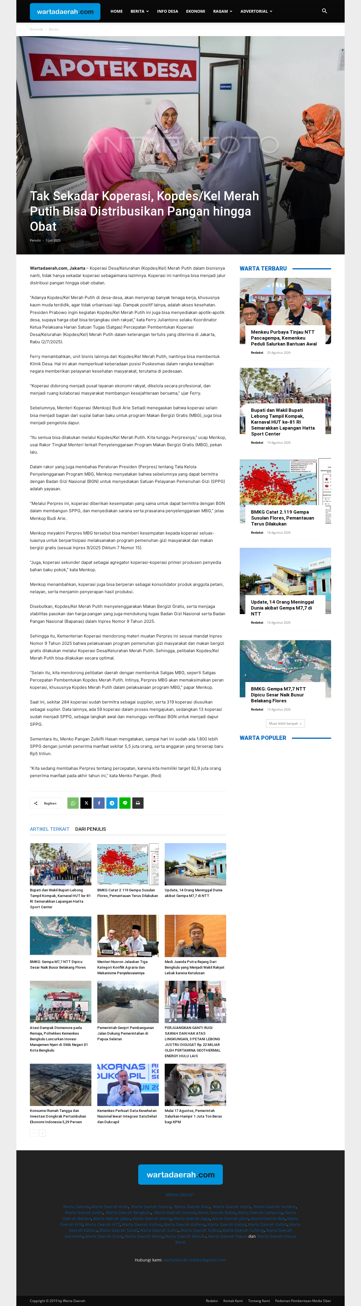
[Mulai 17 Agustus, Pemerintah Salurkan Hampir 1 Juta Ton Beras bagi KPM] (195, 1085)
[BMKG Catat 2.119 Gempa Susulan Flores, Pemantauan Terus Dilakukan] (128, 864)
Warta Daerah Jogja (191, 1218)
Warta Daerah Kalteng (184, 1224)
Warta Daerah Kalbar (142, 1224)
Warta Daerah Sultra (159, 1230)
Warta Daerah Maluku (185, 1236)
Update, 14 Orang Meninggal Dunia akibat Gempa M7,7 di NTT (282, 608)
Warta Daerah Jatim (230, 1218)
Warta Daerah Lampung (260, 1212)
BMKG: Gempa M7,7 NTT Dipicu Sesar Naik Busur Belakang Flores (278, 694)
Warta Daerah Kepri (231, 1206)
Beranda (36, 29)
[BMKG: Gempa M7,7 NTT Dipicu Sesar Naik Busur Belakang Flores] (60, 936)
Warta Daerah (76, 1206)
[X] (86, 803)
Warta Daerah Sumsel (174, 1212)
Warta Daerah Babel (216, 1212)
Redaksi (257, 352)
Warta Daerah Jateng (151, 1218)
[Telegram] (112, 803)
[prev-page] (33, 1133)
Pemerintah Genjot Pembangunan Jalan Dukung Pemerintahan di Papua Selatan (125, 1033)
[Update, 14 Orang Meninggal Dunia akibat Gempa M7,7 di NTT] (195, 864)
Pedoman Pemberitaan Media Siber (303, 1300)
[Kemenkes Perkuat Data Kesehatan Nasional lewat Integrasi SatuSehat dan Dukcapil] (128, 1085)
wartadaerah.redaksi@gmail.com (195, 1260)
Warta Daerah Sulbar (200, 1230)
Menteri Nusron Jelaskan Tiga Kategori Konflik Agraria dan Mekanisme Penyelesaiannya (122, 967)
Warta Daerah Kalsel (226, 1224)
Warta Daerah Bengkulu (128, 1212)
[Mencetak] (138, 803)
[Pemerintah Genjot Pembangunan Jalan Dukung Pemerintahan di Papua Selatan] (128, 1002)
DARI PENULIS (90, 829)
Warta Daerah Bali (268, 1218)
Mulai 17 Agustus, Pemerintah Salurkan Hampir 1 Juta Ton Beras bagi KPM (193, 1116)
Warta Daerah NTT (102, 1224)
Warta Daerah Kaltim (267, 1224)
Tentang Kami (259, 1300)
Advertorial (254, 11)
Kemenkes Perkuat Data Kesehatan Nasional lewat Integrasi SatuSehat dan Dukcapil (127, 1116)
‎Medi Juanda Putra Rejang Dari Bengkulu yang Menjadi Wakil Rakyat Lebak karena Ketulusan (194, 967)
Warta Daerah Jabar (111, 1218)
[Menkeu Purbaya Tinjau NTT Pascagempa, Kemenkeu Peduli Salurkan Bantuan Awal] (285, 311)
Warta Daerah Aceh (109, 1206)
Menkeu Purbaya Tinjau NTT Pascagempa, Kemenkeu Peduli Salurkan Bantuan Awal (284, 338)
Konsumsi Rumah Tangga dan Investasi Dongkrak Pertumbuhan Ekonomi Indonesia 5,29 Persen (58, 1116)
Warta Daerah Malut (143, 1236)
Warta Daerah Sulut (103, 1236)
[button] (324, 11)
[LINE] (125, 803)
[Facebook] (99, 803)
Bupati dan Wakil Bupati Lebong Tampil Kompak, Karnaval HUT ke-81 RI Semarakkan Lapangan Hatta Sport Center (283, 422)
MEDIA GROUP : (180, 1194)
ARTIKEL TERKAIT (50, 829)
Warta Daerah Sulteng (243, 1230)
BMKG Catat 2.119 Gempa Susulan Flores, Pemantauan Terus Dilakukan (282, 518)
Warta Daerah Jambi (84, 1212)
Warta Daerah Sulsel (118, 1230)
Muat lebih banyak (283, 723)
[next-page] (42, 1133)
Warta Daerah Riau (192, 1206)
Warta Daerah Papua (227, 1236)
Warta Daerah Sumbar (275, 1206)
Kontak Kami (233, 1300)
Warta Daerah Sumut (151, 1206)
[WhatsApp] (73, 803)
